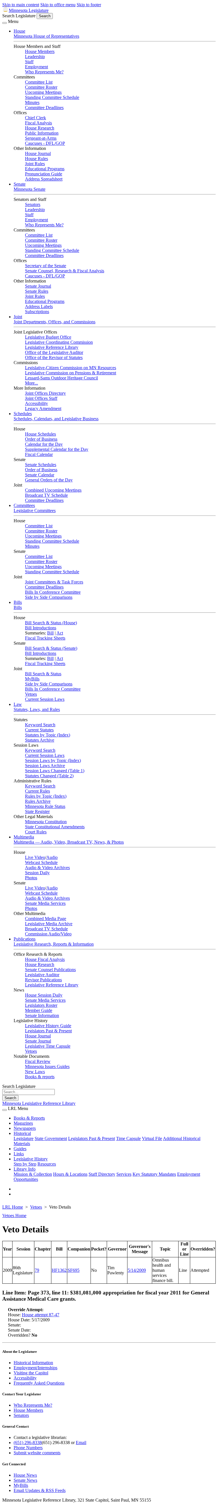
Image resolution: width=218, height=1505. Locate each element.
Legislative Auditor (42, 974)
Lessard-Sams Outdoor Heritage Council (61, 377)
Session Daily (37, 872)
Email (81, 1442)
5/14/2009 (137, 1270)
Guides (20, 1148)
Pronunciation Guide (43, 173)
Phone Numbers (28, 1447)
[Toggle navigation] (4, 23)
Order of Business (41, 439)
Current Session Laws (44, 699)
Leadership (35, 56)
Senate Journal (38, 286)
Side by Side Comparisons (48, 597)
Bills (18, 602)
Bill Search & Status (43, 673)
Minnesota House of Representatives (46, 36)
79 (37, 1270)
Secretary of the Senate (45, 265)
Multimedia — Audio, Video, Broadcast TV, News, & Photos (69, 842)
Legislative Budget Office (48, 337)
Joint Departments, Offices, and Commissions (54, 321)
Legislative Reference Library (51, 347)
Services (123, 1174)
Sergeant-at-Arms (40, 138)
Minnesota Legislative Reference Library (39, 1103)
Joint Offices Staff (41, 398)
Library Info (24, 1169)
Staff (29, 61)
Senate (20, 184)
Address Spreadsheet (43, 179)
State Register (37, 811)
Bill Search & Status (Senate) (51, 648)
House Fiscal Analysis (45, 959)
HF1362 (59, 1270)
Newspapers (25, 1128)
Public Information (41, 133)
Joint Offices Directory (45, 393)
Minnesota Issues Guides (47, 1066)
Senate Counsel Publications (50, 969)
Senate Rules (36, 291)
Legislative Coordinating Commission (59, 342)
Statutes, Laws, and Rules (37, 709)
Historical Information (33, 1362)
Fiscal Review (38, 1061)
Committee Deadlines (44, 107)
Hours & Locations (70, 1174)
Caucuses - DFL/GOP (45, 143)
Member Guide (38, 1010)
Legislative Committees (35, 510)
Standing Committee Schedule (52, 97)
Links (19, 1153)
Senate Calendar (39, 474)
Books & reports (39, 1076)
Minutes (32, 102)
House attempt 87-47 (40, 1314)
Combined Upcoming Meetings (53, 490)
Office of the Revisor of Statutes (54, 357)
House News (25, 1475)
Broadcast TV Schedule (46, 495)
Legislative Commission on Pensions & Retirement (70, 372)
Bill (50, 633)
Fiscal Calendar (39, 454)
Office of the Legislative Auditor (54, 352)
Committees (24, 505)
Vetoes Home (14, 1215)
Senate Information (42, 1015)
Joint (18, 316)
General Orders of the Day (49, 479)
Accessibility (36, 403)
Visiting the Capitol (31, 1372)
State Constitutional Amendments (55, 826)
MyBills (32, 678)
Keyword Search (40, 724)
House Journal (38, 153)
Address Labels (39, 306)
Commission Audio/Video (48, 933)
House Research (39, 128)
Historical (22, 1133)
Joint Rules (35, 163)
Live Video (35, 857)
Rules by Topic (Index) (45, 796)
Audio (52, 857)
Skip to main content (20, 4)
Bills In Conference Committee (53, 592)
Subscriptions (37, 311)
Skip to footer (89, 4)
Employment (36, 66)
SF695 (73, 1270)
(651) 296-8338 (28, 1442)
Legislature (23, 1138)
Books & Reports (29, 1118)
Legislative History (31, 1158)
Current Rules (37, 791)
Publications (24, 939)
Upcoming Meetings (43, 92)
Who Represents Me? (44, 71)
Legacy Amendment (43, 408)
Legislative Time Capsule (47, 1046)
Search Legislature (18, 15)
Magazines (23, 1123)
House (19, 31)
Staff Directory (102, 1174)
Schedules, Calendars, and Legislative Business (56, 418)
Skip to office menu (58, 4)
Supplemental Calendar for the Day (56, 449)
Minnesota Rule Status (45, 806)
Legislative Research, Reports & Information (54, 944)
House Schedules (40, 434)
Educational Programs (44, 168)
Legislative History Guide (48, 1025)
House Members (39, 51)
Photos (31, 877)
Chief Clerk (35, 117)
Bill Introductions (40, 627)
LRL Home (12, 1207)
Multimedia (24, 837)
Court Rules (36, 831)
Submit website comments (37, 1452)
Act (59, 633)
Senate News (25, 1480)
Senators (32, 204)
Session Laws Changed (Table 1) (54, 770)
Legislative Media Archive (48, 923)
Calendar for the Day (44, 444)
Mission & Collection (33, 1174)
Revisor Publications (43, 979)
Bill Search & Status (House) (51, 622)
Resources (46, 1164)
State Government (51, 1138)
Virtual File (152, 1138)
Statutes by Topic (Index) (47, 735)
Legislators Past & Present (48, 1030)
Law (18, 704)
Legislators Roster (41, 1005)
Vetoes (31, 694)
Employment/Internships (35, 1367)
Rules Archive (38, 801)
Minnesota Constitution (46, 821)
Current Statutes (39, 729)
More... (31, 383)
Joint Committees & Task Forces (54, 582)
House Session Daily (43, 995)
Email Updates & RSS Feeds (40, 1490)
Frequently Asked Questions (39, 1383)
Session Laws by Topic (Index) (53, 760)
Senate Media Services (45, 903)
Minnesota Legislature (29, 10)
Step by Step (25, 1164)
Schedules (23, 413)
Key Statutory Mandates (154, 1174)
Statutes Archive (39, 740)
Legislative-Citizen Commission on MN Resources (70, 367)
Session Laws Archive (45, 765)
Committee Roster (41, 87)
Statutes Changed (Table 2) (49, 775)
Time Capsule (128, 1138)
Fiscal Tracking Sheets (45, 638)
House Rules (36, 158)
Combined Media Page (45, 918)
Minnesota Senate (29, 189)
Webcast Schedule (41, 862)
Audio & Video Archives (47, 867)
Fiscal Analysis (38, 122)
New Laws (35, 1071)
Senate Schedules (40, 464)
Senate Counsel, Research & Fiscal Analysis (64, 270)
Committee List (39, 82)
